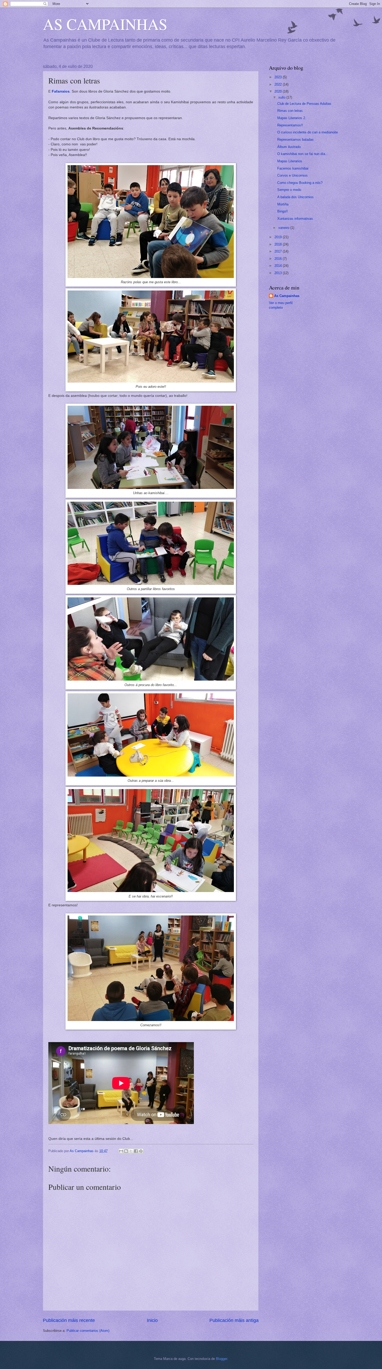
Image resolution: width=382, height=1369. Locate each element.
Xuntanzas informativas (295, 219)
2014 (278, 266)
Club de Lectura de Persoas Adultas (304, 104)
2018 (278, 244)
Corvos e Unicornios (292, 175)
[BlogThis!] (126, 1151)
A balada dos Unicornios (295, 197)
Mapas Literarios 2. (291, 118)
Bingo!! (282, 211)
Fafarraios (61, 91)
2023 (278, 77)
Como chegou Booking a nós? (299, 183)
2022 (278, 84)
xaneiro (284, 228)
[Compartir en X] (131, 1151)
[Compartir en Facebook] (136, 1151)
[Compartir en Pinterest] (140, 1151)
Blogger (221, 1359)
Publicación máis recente (69, 1320)
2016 (278, 259)
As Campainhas (286, 296)
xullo (282, 97)
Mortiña (282, 204)
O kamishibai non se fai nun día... (302, 154)
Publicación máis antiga (234, 1320)
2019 (278, 237)
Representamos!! (290, 125)
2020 (278, 91)
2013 (278, 273)
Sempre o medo (289, 190)
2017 (278, 251)
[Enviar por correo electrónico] (121, 1151)
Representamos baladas (295, 139)
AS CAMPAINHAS (105, 24)
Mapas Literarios (289, 161)
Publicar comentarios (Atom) (88, 1331)
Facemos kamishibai (292, 168)
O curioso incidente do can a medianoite (307, 132)
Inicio (152, 1320)
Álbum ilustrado (289, 147)
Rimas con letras (290, 111)
